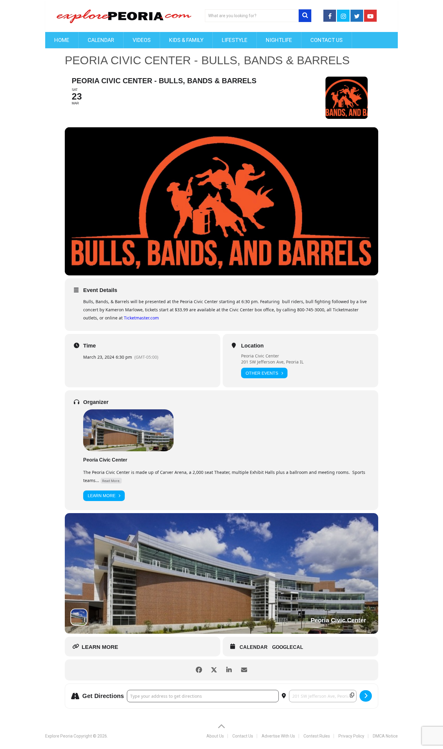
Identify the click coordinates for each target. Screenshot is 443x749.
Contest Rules (316, 736)
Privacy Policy (351, 736)
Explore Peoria (59, 736)
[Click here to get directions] (366, 696)
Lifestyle (234, 40)
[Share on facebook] (198, 670)
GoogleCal (287, 647)
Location (252, 345)
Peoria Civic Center (260, 356)
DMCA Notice (385, 736)
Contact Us (326, 40)
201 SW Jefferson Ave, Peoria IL (272, 362)
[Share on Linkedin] (229, 670)
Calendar (101, 40)
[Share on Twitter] (214, 670)
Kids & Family (186, 40)
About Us (215, 736)
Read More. (111, 480)
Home (61, 40)
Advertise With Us (278, 736)
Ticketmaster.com (141, 318)
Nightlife (279, 40)
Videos (142, 40)
